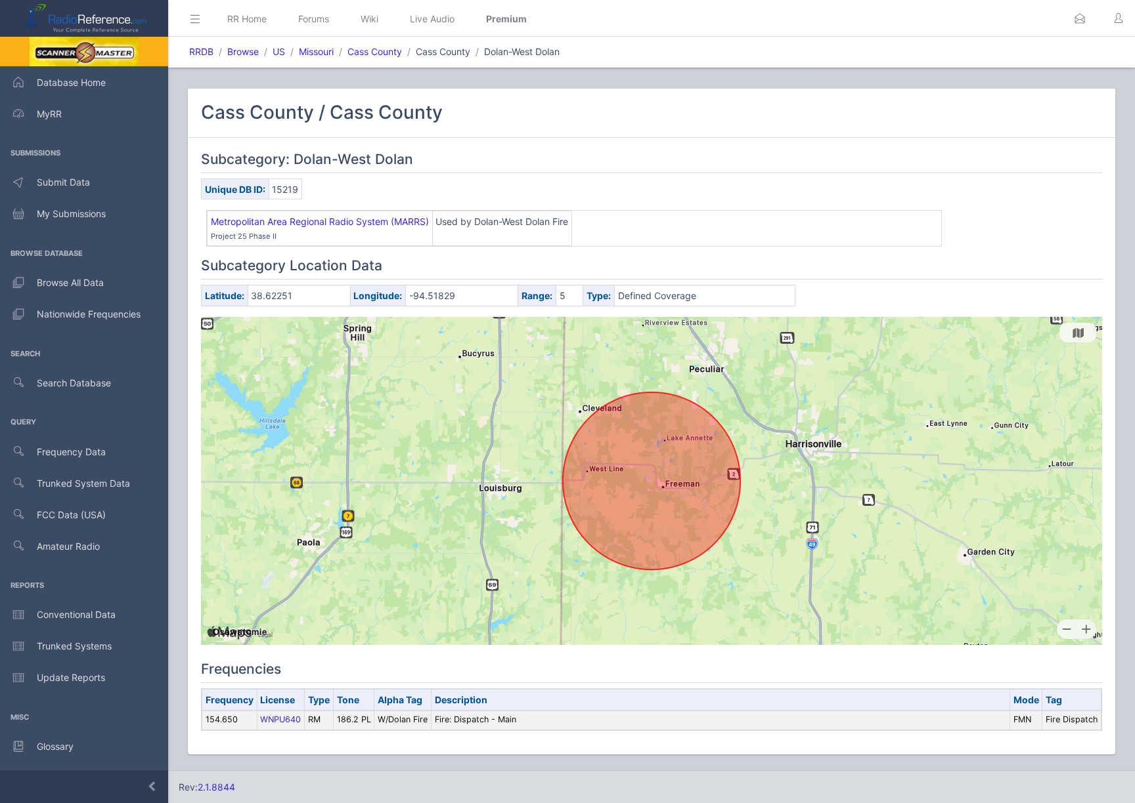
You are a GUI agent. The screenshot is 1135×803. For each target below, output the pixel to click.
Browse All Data (70, 282)
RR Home (247, 18)
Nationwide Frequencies (89, 313)
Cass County (374, 51)
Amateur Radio (68, 546)
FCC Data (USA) (71, 514)
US (279, 51)
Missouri (316, 51)
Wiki (369, 18)
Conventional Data (76, 614)
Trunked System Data (83, 483)
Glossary (55, 746)
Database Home (71, 82)
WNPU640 (280, 719)
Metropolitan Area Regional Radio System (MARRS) (320, 221)
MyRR (49, 113)
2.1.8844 (216, 787)
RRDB (201, 51)
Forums (313, 18)
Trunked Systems (74, 645)
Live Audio (432, 18)
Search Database (74, 382)
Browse (243, 51)
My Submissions (71, 213)
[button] (1079, 18)
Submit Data (63, 182)
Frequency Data (71, 451)
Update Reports (71, 677)
